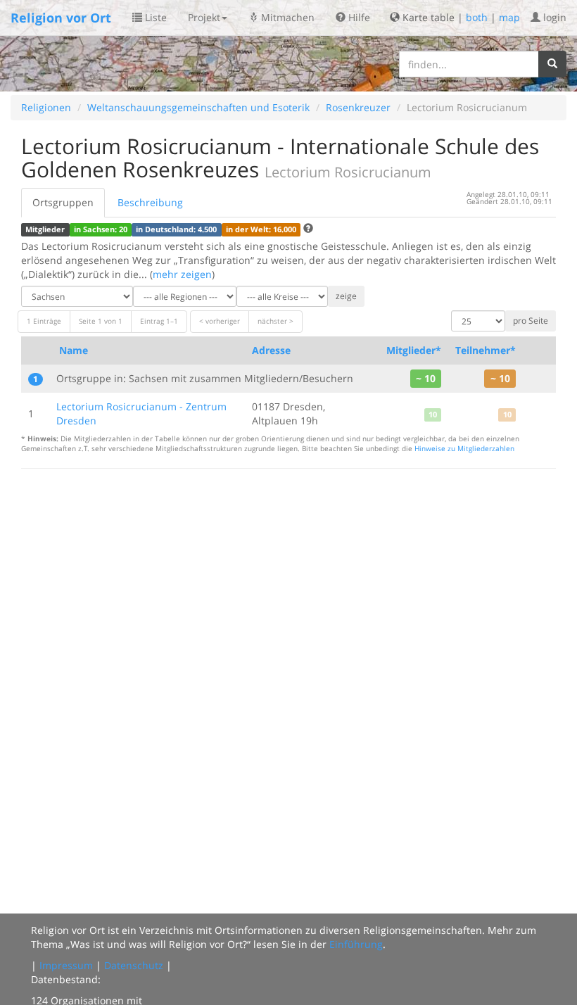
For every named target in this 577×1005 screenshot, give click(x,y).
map (509, 17)
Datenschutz (133, 965)
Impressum (66, 965)
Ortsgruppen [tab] (63, 202)
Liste (154, 17)
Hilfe (357, 17)
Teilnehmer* (485, 350)
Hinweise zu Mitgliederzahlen (464, 448)
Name (73, 350)
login (553, 17)
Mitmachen (286, 17)
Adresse (271, 350)
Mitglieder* (413, 350)
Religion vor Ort (61, 17)
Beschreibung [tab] (150, 202)
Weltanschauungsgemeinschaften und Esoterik (198, 107)
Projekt (204, 17)
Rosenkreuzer (358, 107)
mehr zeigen (182, 274)
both (477, 17)
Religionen (46, 107)
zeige (346, 296)
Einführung (356, 944)
